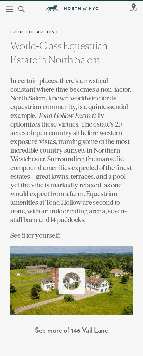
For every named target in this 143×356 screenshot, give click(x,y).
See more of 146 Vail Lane (71, 330)
